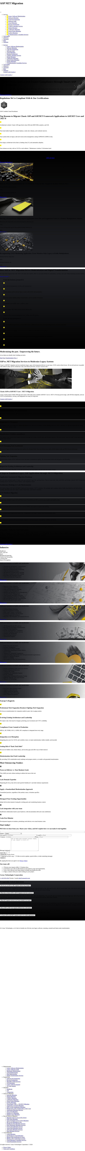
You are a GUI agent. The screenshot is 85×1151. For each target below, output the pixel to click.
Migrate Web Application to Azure (16, 1137)
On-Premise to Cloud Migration (15, 1135)
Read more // (3, 197)
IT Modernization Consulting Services (18, 34)
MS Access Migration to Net (14, 1122)
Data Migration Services (13, 1131)
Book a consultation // (5, 94)
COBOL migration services (15, 26)
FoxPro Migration (13, 33)
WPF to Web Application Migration (16, 1107)
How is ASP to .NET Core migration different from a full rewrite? (16, 907)
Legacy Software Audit (13, 1069)
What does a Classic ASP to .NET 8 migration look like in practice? (17, 893)
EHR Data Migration (12, 1119)
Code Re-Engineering (14, 19)
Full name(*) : (3, 835)
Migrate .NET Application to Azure (16, 1138)
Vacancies (6, 39)
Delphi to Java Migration (13, 1114)
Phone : (37, 837)
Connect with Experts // (9, 72)
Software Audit (12, 21)
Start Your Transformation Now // (9, 358)
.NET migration (50, 157)
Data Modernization (12, 1074)
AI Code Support (11, 1086)
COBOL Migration (12, 1098)
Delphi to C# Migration (13, 1113)
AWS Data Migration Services (15, 1129)
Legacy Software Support (13, 1084)
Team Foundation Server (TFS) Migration (18, 1120)
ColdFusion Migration (14, 29)
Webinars (5, 42)
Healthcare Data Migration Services (16, 1123)
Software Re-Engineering (13, 1078)
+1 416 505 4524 (4, 878)
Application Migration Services (15, 1110)
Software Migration (13, 18)
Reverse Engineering (13, 24)
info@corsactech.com (24, 878)
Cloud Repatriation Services (14, 1141)
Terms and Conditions (9, 1149)
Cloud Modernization (12, 1072)
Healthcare (9, 1089)
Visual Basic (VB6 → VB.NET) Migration (18, 1104)
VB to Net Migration (12, 1111)
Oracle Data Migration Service (15, 1126)
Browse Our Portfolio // (6, 162)
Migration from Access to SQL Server (16, 1117)
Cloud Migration (12, 23)
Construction (10, 1092)
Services (5, 45)
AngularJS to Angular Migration (15, 1105)
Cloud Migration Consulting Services (16, 1140)
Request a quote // (4, 276)
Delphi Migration (12, 28)
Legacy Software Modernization (16, 16)
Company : (3, 837)
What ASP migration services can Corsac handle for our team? (16, 900)
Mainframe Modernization (13, 1071)
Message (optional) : (5, 850)
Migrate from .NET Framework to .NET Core (19, 1108)
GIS (8, 1090)
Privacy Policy (24, 860)
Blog (4, 40)
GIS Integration (11, 1083)
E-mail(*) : (39, 835)
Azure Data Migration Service (14, 1128)
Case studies (6, 36)
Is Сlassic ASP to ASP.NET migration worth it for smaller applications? (18, 915)
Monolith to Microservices (13, 1081)
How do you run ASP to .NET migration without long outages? (15, 885)
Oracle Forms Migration (14, 31)
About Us (5, 37)
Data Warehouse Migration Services (16, 1125)
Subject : (2, 833)
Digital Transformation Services (15, 1075)
